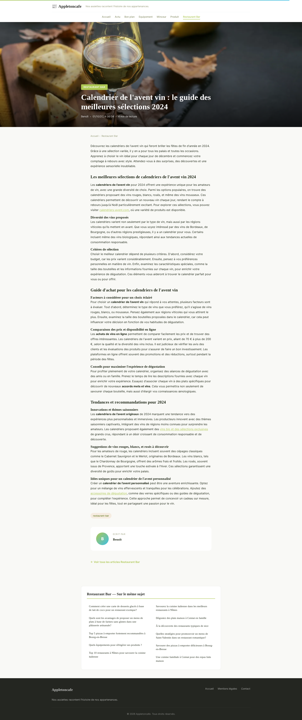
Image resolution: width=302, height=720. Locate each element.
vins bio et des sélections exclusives (184, 429)
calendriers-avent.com (114, 210)
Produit (174, 16)
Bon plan (129, 16)
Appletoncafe (66, 6)
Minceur (161, 16)
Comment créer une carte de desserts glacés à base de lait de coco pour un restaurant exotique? (116, 608)
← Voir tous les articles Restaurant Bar (115, 562)
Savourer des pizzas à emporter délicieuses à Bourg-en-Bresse (184, 647)
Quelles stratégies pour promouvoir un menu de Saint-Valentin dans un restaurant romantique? (182, 635)
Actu (117, 16)
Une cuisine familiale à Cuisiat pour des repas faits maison (183, 658)
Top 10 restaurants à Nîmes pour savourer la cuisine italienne (117, 654)
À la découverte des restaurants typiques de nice (182, 625)
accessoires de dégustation (109, 493)
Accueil (106, 16)
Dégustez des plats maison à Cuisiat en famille (181, 617)
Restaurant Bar (191, 16)
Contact (245, 688)
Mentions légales (227, 688)
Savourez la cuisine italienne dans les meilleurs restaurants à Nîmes (181, 608)
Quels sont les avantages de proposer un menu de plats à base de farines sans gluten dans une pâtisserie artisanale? (116, 621)
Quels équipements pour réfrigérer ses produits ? (115, 644)
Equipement (146, 16)
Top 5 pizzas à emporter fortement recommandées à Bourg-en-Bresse (117, 635)
